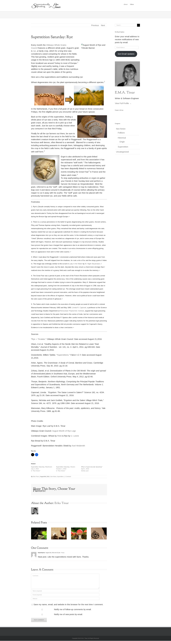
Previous (95, 25)
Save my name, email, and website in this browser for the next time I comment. (68, 604)
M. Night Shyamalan (92, 264)
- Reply (62, 552)
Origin (122, 142)
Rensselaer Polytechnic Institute (72, 311)
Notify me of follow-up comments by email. (72, 609)
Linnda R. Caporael (79, 308)
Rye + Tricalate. (39, 339)
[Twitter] (123, 114)
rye (34, 51)
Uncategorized (122, 152)
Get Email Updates (126, 54)
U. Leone (75, 436)
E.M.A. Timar (125, 92)
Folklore (121, 133)
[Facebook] (120, 114)
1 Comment (68, 476)
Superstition (60, 476)
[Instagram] (126, 114)
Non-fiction (53, 476)
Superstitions (63, 355)
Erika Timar (36, 476)
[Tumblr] (131, 114)
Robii (59, 436)
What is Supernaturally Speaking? (91, 467)
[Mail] (134, 114)
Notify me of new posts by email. (68, 614)
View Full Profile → (123, 103)
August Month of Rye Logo (64, 431)
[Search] (136, 4)
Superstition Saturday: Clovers (65, 467)
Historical (122, 138)
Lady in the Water (75, 264)
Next (103, 25)
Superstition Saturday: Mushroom (41, 467)
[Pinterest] (128, 114)
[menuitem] (126, 4)
